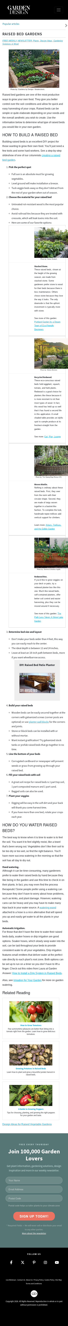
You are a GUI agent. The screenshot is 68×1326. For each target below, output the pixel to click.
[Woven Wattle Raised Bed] (48, 460)
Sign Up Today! (34, 1216)
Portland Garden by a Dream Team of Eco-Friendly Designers (47, 326)
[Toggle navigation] (58, 10)
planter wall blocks (39, 722)
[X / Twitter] (23, 1262)
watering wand (48, 907)
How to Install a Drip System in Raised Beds (37, 973)
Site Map (58, 1280)
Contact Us (21, 1280)
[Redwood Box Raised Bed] (48, 553)
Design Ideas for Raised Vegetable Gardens (27, 1124)
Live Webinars (11, 1280)
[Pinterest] (34, 1262)
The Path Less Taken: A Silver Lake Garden (48, 617)
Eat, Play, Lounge (52, 436)
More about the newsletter (34, 1233)
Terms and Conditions (34, 1283)
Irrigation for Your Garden (27, 980)
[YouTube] (57, 1262)
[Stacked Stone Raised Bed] (48, 242)
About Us (29, 1280)
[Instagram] (45, 1262)
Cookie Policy (49, 1280)
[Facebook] (11, 1262)
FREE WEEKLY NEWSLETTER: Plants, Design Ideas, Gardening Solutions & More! (32, 42)
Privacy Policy (39, 1280)
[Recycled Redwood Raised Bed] (48, 353)
